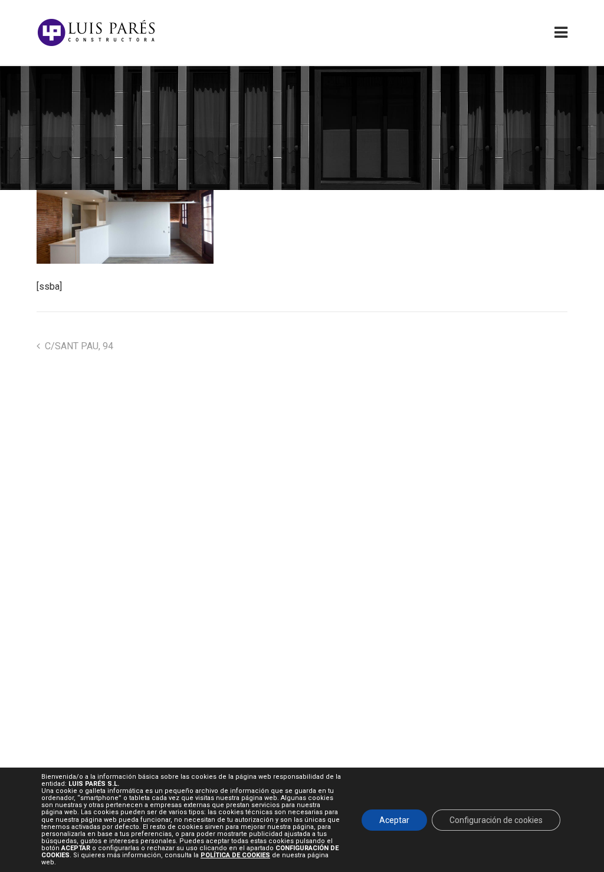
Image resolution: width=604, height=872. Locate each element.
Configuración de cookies (496, 819)
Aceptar (394, 819)
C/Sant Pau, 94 (79, 346)
